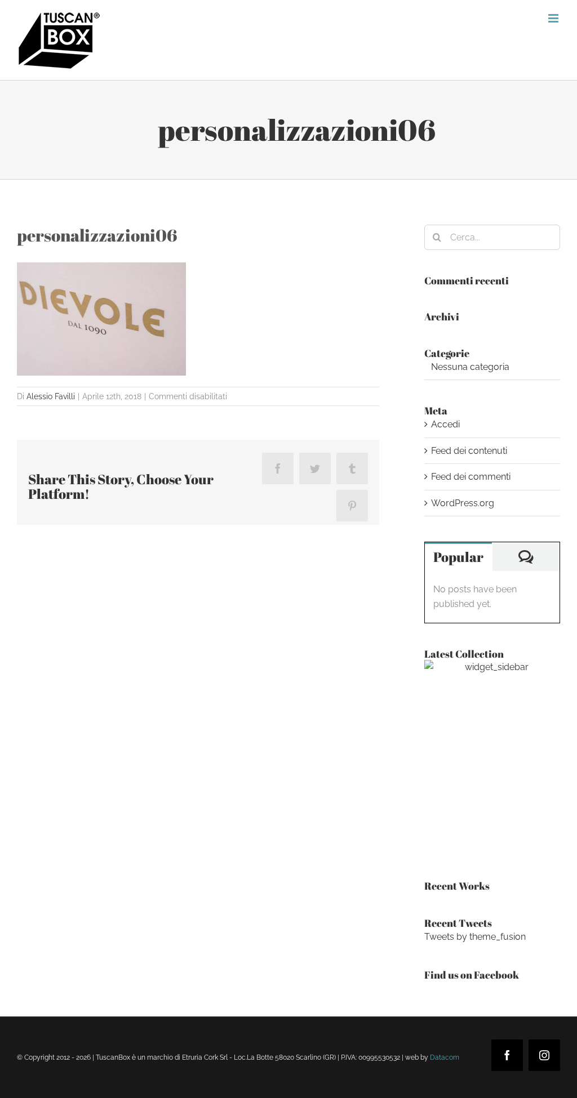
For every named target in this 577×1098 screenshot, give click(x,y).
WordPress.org (462, 503)
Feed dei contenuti (469, 450)
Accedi (445, 424)
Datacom (444, 1057)
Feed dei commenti (471, 476)
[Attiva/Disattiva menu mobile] (554, 18)
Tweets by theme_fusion (475, 936)
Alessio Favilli (50, 396)
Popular (458, 557)
